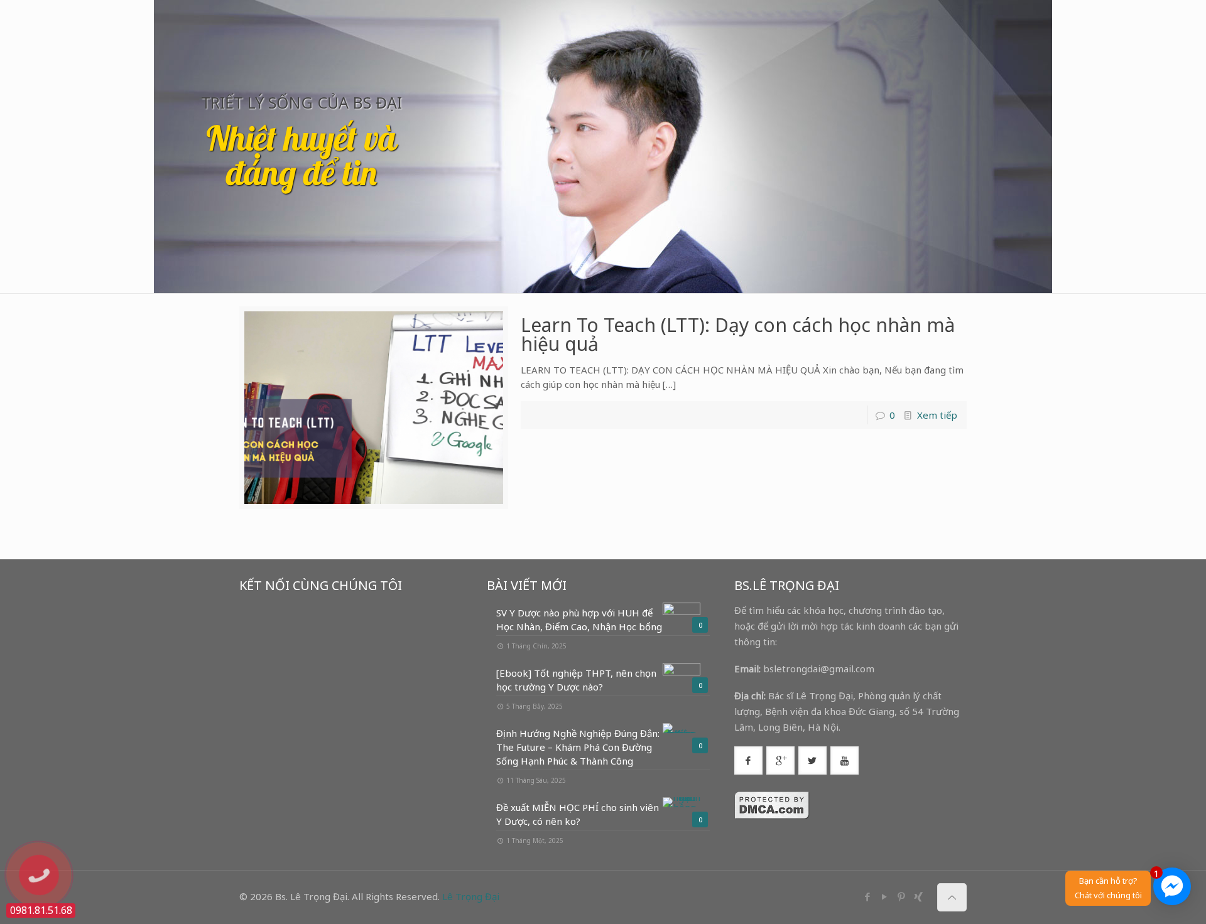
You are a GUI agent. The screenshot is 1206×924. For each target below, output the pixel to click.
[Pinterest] (901, 896)
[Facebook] (867, 896)
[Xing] (918, 896)
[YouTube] (884, 896)
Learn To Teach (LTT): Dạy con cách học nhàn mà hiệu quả (738, 334)
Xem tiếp (937, 415)
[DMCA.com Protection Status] (772, 816)
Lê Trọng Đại (470, 896)
